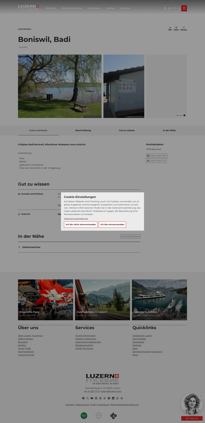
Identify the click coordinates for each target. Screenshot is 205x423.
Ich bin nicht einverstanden (81, 224)
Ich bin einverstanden (112, 224)
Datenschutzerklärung (76, 218)
